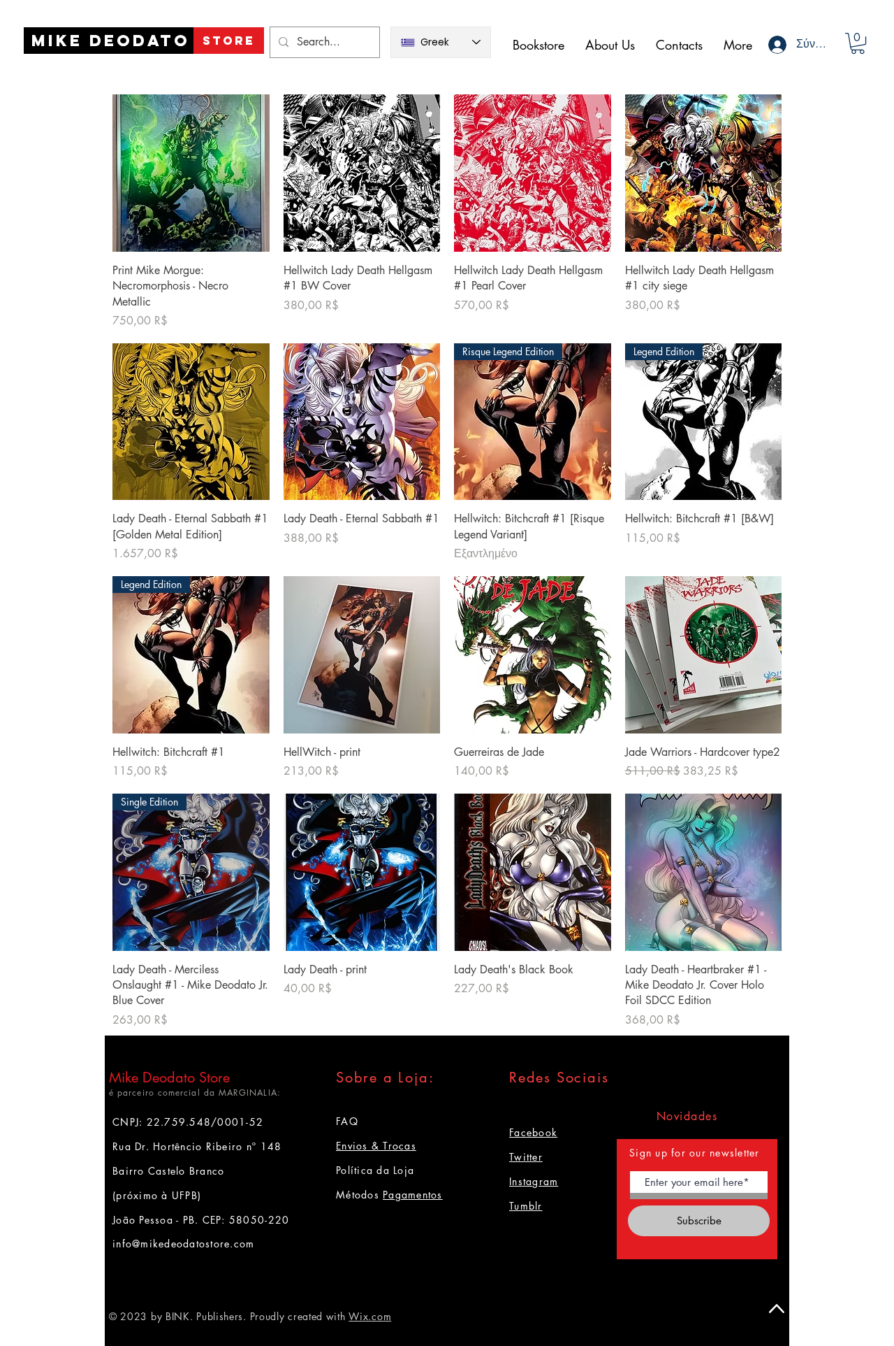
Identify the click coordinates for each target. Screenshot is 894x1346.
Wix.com (370, 1316)
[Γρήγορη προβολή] (191, 173)
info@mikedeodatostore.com (183, 1243)
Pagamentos (413, 1194)
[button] (857, 43)
